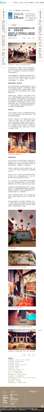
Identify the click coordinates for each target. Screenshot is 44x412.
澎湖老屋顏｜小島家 (13, 368)
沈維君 (9, 38)
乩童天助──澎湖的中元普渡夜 (16, 373)
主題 (13, 10)
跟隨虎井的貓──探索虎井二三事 (16, 369)
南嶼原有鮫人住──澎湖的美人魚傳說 (17, 382)
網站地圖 (5, 402)
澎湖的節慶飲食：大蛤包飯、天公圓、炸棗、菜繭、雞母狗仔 (22, 377)
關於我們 (5, 395)
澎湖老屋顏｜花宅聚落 (14, 363)
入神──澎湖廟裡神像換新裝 (15, 371)
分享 (36, 2)
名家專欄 (31, 2)
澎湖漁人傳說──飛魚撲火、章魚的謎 (17, 374)
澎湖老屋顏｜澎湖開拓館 (14, 366)
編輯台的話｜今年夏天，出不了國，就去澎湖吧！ (19, 360)
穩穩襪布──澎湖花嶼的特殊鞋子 (16, 376)
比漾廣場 (42, 2)
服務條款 (5, 400)
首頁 (11, 10)
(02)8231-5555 (14, 395)
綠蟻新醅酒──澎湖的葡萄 (15, 381)
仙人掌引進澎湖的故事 (14, 379)
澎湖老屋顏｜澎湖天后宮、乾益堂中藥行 (18, 364)
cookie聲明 (28, 410)
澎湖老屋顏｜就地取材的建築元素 (16, 361)
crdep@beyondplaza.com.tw (14, 399)
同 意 (39, 409)
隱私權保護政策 (5, 398)
